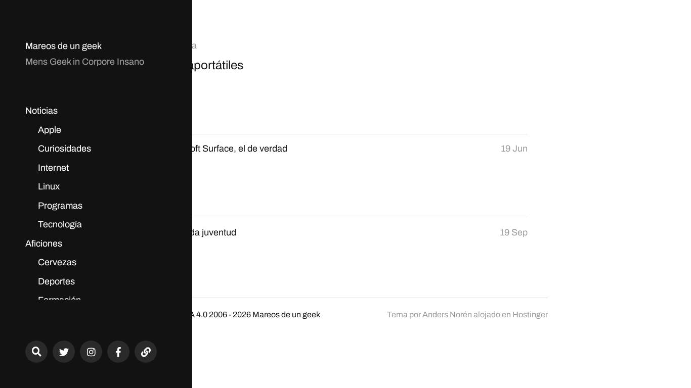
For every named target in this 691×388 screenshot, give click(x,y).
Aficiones (43, 243)
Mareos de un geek (63, 46)
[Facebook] (118, 352)
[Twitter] (64, 352)
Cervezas (57, 262)
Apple (49, 130)
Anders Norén (447, 314)
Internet (53, 168)
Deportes (56, 281)
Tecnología (60, 224)
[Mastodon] (146, 352)
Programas (60, 206)
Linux (49, 186)
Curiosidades (64, 148)
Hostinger (530, 314)
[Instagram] (91, 352)
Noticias (41, 111)
